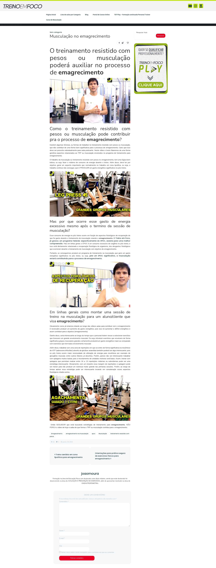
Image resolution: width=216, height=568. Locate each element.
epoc (93, 434)
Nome (61, 531)
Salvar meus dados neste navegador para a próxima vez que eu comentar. (87, 552)
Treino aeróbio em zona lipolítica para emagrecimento (68, 456)
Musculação (103, 434)
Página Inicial (51, 15)
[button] (121, 43)
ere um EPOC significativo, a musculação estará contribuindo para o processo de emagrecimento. (90, 257)
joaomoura (90, 473)
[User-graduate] (201, 6)
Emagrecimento (56, 434)
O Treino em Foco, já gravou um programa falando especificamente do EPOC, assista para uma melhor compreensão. (90, 241)
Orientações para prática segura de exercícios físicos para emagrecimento (110, 456)
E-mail (62, 538)
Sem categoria (56, 32)
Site (60, 546)
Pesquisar (160, 36)
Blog (86, 15)
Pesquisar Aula (141, 32)
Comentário (64, 501)
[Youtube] (190, 6)
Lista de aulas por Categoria (70, 15)
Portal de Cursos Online (101, 15)
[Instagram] (195, 6)
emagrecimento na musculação (77, 434)
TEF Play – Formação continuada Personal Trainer (132, 15)
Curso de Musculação (53, 20)
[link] (128, 43)
